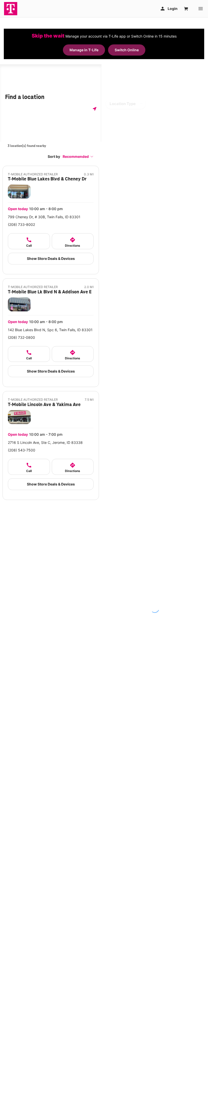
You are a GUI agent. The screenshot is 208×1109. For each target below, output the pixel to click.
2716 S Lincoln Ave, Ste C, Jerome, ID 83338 (45, 442)
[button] (78, 156)
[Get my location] (94, 109)
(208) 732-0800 (21, 337)
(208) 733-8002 (21, 224)
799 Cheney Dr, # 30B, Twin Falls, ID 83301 (44, 217)
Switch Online (127, 50)
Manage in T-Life (84, 50)
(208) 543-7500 (21, 450)
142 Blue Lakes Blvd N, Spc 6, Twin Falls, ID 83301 (50, 330)
